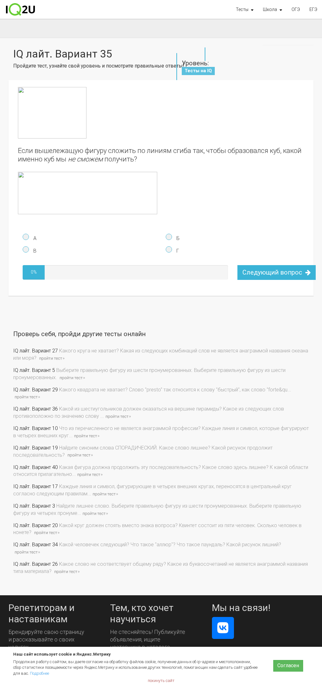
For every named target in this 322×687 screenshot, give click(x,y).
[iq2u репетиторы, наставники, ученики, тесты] (20, 9)
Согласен (288, 665)
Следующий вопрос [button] (273, 272)
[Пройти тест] (51, 358)
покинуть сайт (161, 680)
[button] (244, 9)
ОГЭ (295, 9)
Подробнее (39, 673)
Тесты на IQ (198, 71)
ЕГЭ (313, 9)
